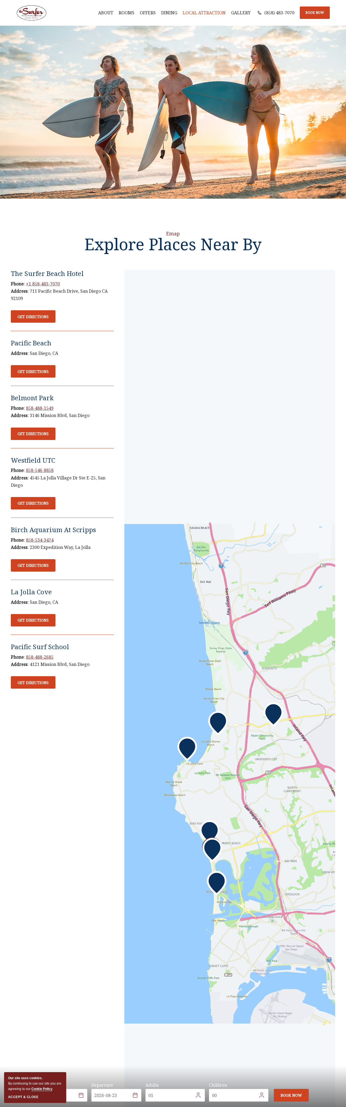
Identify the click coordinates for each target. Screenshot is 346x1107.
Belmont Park (32, 397)
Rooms (126, 13)
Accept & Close (23, 1097)
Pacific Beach (31, 342)
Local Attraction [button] (204, 13)
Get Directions (33, 318)
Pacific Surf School (40, 646)
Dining (169, 13)
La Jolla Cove (31, 591)
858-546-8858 (40, 470)
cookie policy (41, 1089)
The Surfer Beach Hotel (47, 273)
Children (218, 1085)
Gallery (241, 13)
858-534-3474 (40, 540)
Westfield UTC (33, 460)
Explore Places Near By (173, 244)
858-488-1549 (40, 408)
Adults (152, 1085)
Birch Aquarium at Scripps (53, 529)
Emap (173, 233)
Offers (148, 13)
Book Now (314, 12)
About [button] (105, 13)
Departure (102, 1085)
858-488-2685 (40, 657)
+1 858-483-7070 (43, 284)
